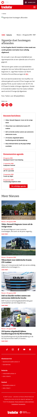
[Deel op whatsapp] (10, 104)
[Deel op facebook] (3, 104)
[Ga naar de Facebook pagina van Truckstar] (18, 349)
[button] (30, 2)
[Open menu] (34, 7)
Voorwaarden (21, 404)
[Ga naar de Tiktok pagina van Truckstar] (7, 349)
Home (4, 13)
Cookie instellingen (29, 401)
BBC (27, 74)
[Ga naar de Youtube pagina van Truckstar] (24, 349)
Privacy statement (19, 401)
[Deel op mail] (6, 104)
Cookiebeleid (14, 404)
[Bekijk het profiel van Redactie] (6, 35)
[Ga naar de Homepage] (6, 7)
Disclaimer (11, 401)
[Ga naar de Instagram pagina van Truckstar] (13, 349)
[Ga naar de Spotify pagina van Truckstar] (30, 349)
